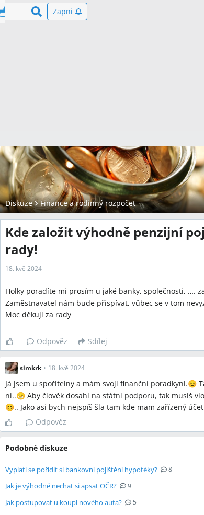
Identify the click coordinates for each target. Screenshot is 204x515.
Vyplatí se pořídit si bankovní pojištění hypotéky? (81, 469)
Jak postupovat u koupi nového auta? (63, 502)
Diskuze (18, 203)
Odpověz (52, 341)
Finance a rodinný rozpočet (87, 203)
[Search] (36, 11)
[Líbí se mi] (13, 341)
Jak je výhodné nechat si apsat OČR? (61, 485)
